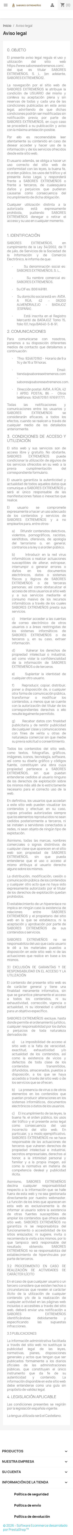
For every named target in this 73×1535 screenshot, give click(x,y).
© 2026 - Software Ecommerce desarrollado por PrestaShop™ (35, 1527)
